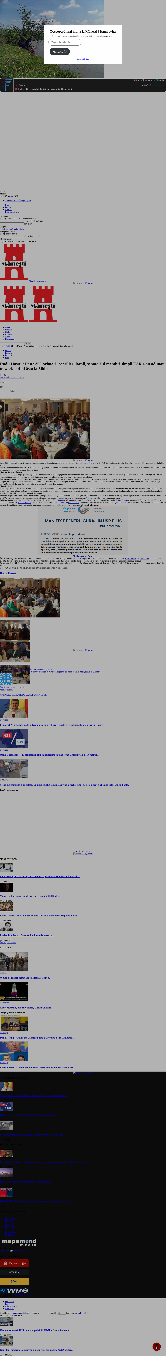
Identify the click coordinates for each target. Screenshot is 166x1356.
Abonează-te (58, 52)
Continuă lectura (83, 59)
